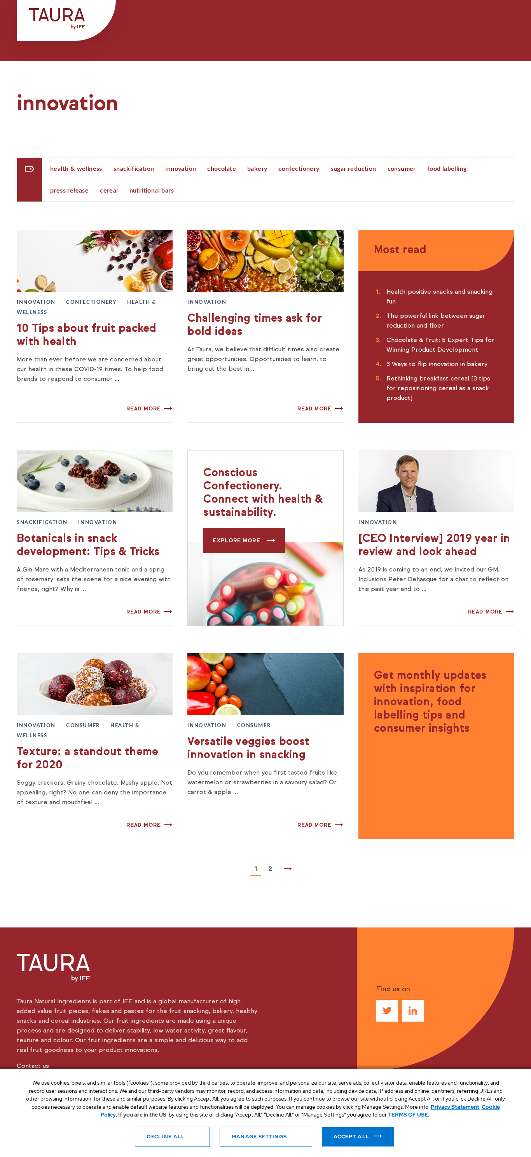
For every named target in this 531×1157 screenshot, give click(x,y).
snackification (134, 169)
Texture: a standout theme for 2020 (88, 758)
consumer (402, 169)
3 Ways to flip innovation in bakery (436, 364)
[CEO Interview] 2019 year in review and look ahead (434, 544)
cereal (109, 191)
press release (69, 191)
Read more (143, 409)
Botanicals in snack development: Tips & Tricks (88, 544)
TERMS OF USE (408, 1114)
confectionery (298, 169)
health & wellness (76, 169)
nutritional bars (151, 191)
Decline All (166, 1136)
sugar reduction (353, 169)
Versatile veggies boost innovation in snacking (248, 748)
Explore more (237, 541)
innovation (180, 169)
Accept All (351, 1136)
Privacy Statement (455, 1106)
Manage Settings (259, 1136)
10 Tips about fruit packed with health (87, 334)
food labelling (447, 169)
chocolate (221, 169)
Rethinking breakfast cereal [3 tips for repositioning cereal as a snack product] (438, 388)
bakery (257, 169)
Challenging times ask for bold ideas (254, 324)
